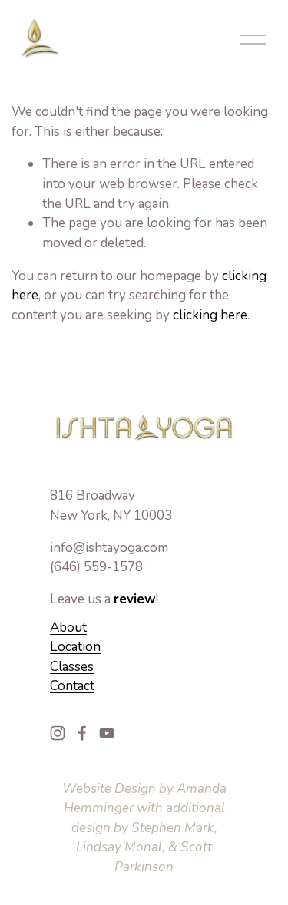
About (68, 627)
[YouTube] (106, 733)
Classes (72, 666)
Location (75, 647)
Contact (72, 686)
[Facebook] (82, 733)
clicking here (210, 315)
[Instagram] (57, 733)
